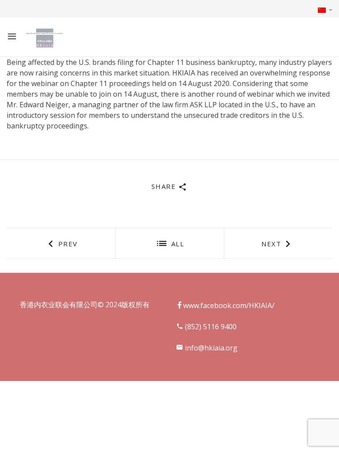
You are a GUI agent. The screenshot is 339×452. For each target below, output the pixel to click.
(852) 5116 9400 (210, 326)
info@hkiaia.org (210, 348)
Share (164, 186)
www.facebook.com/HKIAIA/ (229, 305)
